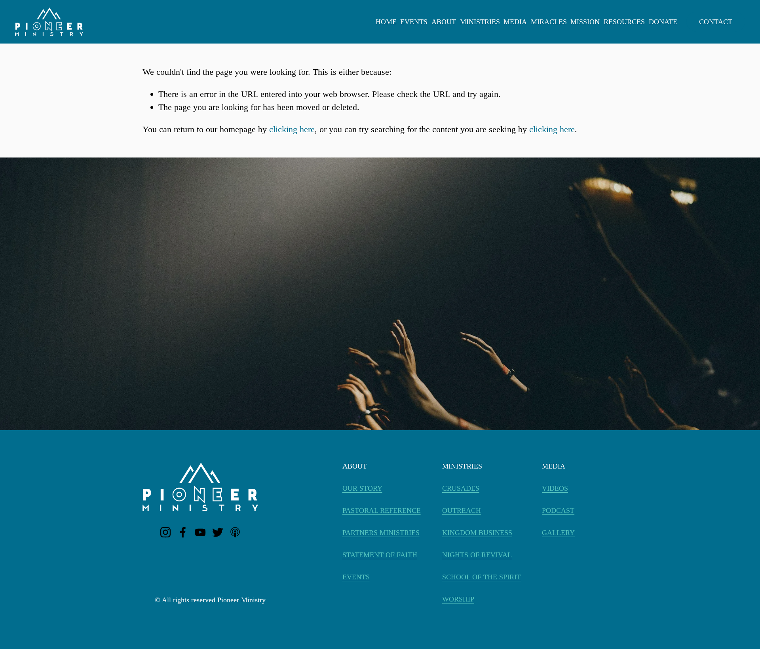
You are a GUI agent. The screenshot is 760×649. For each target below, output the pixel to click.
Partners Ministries (381, 533)
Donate (663, 22)
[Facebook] (182, 532)
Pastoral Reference (381, 510)
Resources (624, 22)
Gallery (558, 533)
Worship (458, 599)
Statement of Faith (379, 555)
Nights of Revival (477, 555)
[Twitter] (217, 532)
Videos (555, 488)
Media (515, 22)
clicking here (292, 129)
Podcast (558, 510)
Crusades (460, 488)
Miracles (549, 22)
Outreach (461, 510)
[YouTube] (200, 532)
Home (386, 22)
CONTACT (715, 22)
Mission (585, 22)
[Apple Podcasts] (235, 532)
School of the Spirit (481, 577)
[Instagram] (165, 532)
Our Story (362, 488)
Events (414, 22)
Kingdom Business (477, 533)
